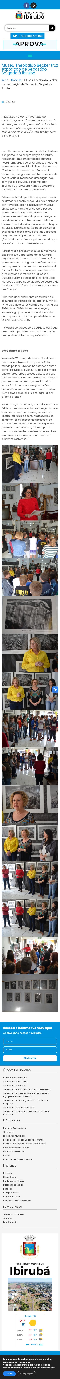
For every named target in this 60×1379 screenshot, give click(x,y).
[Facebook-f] (26, 5)
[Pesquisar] (52, 28)
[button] (30, 55)
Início (5, 80)
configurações (48, 1367)
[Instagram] (33, 5)
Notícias (16, 80)
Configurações (26, 1373)
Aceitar (9, 1373)
